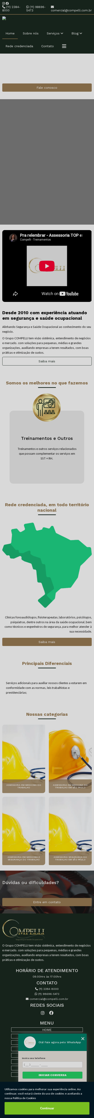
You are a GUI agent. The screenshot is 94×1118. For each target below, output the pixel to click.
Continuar (47, 1108)
